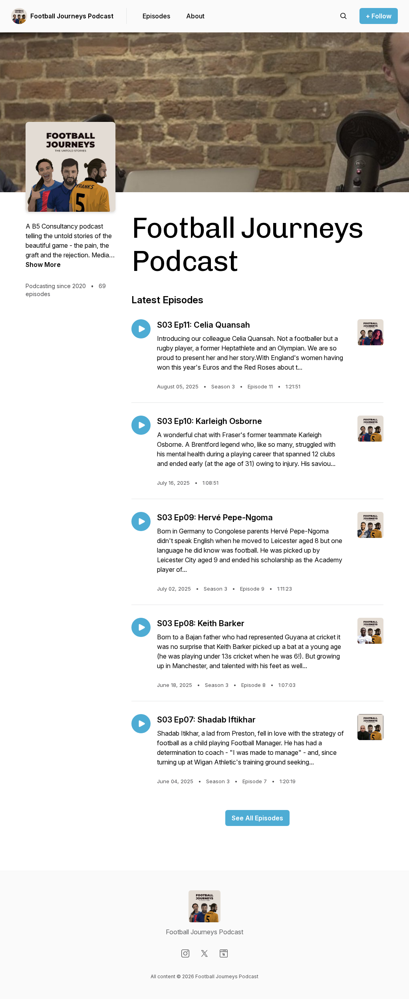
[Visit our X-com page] (204, 953)
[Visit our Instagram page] (185, 953)
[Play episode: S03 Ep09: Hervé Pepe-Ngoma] (141, 521)
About (195, 16)
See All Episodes (257, 818)
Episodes (156, 16)
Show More (43, 265)
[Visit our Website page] (224, 953)
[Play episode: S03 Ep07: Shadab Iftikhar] (141, 723)
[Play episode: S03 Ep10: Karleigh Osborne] (141, 425)
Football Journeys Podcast (71, 16)
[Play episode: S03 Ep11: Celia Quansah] (141, 328)
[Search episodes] (343, 16)
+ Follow (378, 16)
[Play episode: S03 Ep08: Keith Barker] (141, 627)
